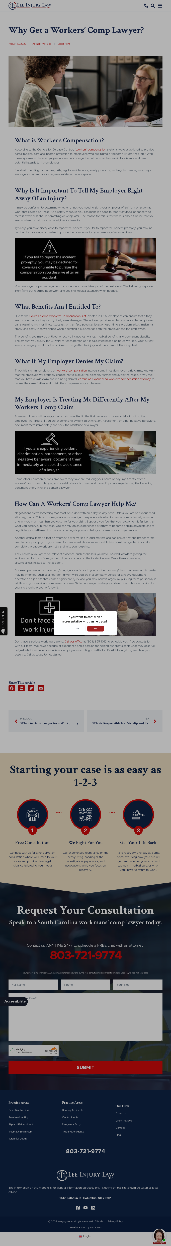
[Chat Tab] (85, 623)
